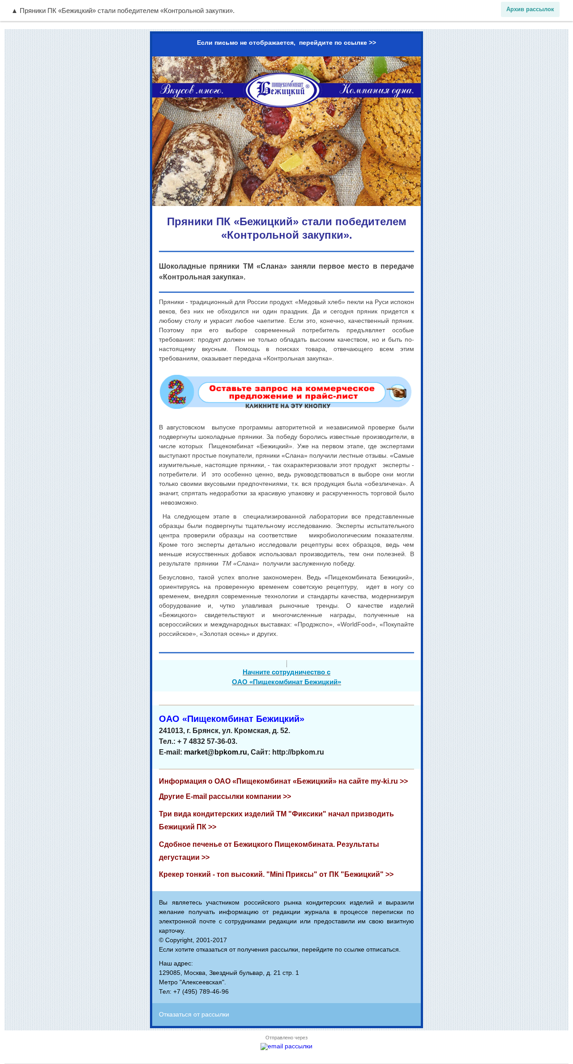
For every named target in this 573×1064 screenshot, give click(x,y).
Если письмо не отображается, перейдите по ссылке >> (286, 42)
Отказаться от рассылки (194, 1014)
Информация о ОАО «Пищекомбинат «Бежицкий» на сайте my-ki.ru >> (283, 781)
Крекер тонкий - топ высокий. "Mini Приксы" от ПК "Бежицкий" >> (276, 874)
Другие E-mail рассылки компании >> (225, 796)
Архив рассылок (530, 9)
